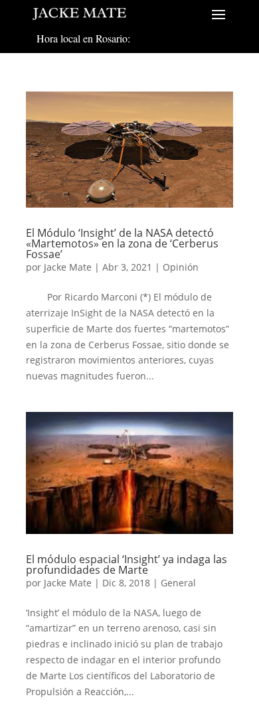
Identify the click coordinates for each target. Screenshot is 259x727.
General (178, 582)
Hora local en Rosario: (83, 38)
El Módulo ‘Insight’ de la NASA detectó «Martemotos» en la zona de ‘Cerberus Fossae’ (122, 243)
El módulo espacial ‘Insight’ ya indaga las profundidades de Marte (126, 564)
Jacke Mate (68, 267)
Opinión (181, 267)
